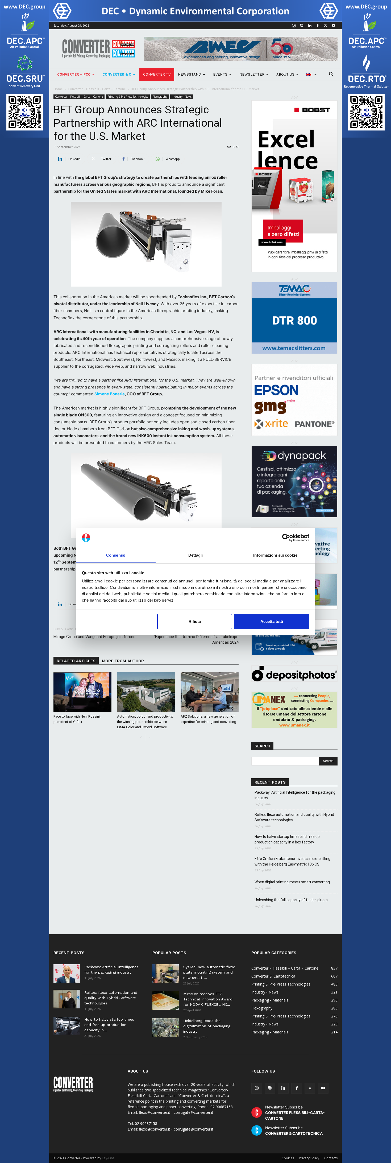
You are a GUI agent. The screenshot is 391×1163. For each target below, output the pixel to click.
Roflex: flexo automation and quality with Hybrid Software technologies (294, 817)
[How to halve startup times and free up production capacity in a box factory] (66, 1026)
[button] (331, 74)
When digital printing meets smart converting (292, 882)
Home (58, 89)
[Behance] (302, 25)
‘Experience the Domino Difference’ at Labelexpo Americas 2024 (196, 639)
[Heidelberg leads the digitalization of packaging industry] (165, 1027)
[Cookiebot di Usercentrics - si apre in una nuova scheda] (286, 538)
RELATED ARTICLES (76, 661)
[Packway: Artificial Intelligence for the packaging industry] (66, 973)
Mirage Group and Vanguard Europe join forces (94, 636)
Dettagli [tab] (195, 555)
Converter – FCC (73, 74)
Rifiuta (195, 621)
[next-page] (149, 737)
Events (220, 74)
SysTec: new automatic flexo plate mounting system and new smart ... (209, 972)
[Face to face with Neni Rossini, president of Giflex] (82, 692)
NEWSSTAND (189, 74)
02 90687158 (146, 1123)
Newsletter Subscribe (295, 1112)
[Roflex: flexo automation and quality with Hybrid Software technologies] (66, 999)
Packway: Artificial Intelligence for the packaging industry (295, 795)
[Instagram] (294, 25)
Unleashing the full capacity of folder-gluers (291, 900)
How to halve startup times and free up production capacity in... (109, 1024)
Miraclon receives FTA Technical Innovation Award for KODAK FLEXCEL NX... (207, 999)
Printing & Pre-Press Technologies (127, 96)
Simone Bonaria (109, 393)
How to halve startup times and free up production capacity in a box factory (287, 839)
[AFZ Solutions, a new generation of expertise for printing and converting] (210, 692)
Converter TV (156, 74)
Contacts (331, 1158)
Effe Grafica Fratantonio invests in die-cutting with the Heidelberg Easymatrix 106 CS (292, 861)
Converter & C (116, 74)
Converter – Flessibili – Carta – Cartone (97, 89)
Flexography (160, 96)
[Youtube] (334, 25)
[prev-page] (141, 737)
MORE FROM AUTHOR (123, 661)
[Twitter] (326, 25)
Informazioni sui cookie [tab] (275, 555)
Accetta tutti (271, 621)
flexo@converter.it (154, 1129)
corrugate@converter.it (193, 1129)
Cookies (288, 1158)
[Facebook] (318, 25)
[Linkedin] (310, 25)
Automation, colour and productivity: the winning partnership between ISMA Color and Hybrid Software (145, 721)
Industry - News (182, 96)
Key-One (108, 1158)
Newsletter (251, 74)
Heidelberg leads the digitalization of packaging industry (206, 1026)
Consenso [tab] (115, 555)
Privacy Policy (309, 1158)
